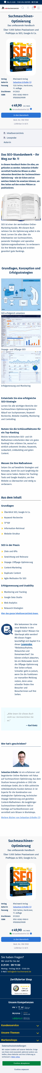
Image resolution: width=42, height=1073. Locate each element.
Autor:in (7, 142)
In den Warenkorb (21, 115)
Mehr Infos (15, 1057)
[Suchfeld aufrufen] (24, 8)
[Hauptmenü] (39, 8)
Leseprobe (11, 138)
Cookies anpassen (21, 1069)
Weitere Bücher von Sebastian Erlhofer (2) (20, 817)
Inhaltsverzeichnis (15, 133)
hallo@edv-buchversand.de (19, 971)
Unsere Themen (10, 1032)
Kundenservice (10, 1025)
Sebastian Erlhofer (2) (22, 82)
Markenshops (9, 1040)
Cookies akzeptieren (22, 1063)
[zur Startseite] (9, 8)
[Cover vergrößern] (21, 57)
